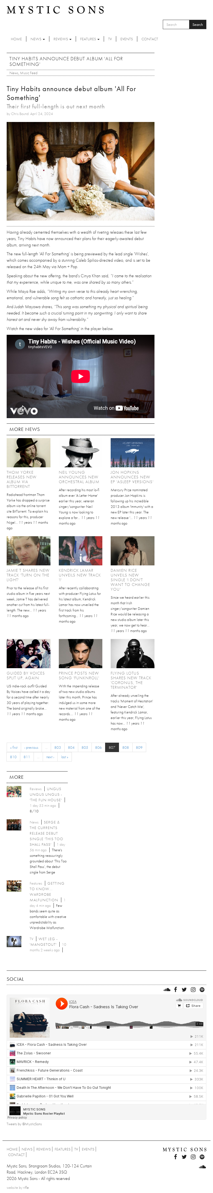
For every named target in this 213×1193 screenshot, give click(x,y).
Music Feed (28, 72)
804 (71, 747)
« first (13, 747)
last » (64, 756)
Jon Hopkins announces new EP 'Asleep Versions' (132, 477)
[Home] (55, 9)
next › (50, 756)
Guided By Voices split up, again (26, 675)
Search (197, 24)
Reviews (61, 38)
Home (16, 38)
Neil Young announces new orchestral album (79, 477)
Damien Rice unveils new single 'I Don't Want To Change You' (130, 580)
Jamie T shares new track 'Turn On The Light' (28, 575)
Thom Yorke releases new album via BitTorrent (22, 479)
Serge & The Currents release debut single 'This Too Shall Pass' (46, 833)
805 (85, 747)
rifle (26, 1187)
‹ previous (31, 747)
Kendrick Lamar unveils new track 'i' (80, 575)
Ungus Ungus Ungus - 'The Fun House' (46, 794)
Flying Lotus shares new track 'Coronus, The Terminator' (131, 680)
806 (98, 747)
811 (27, 756)
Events (126, 38)
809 (139, 747)
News (36, 38)
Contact (149, 38)
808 (125, 747)
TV (110, 38)
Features (88, 38)
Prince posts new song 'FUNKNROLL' (79, 675)
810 (13, 756)
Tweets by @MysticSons (24, 1123)
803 (57, 747)
